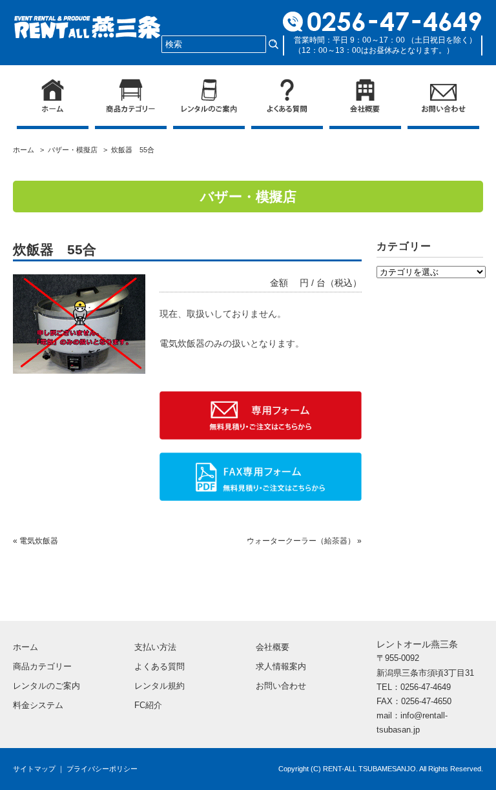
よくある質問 (159, 666)
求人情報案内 (281, 666)
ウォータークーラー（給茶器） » (304, 540)
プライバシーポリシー (102, 769)
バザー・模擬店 (73, 150)
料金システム (38, 705)
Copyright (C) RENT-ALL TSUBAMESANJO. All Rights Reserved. (380, 769)
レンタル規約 (159, 686)
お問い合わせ (281, 686)
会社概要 (272, 647)
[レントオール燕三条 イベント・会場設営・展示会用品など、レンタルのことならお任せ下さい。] (87, 24)
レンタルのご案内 (46, 686)
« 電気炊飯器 (35, 540)
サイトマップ (34, 769)
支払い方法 (155, 647)
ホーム (25, 150)
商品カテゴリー (42, 666)
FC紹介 (148, 705)
